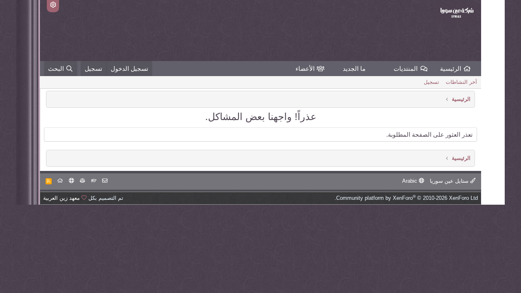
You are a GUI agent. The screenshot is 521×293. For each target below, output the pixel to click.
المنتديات (406, 68)
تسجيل (431, 82)
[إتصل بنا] (105, 181)
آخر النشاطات (461, 82)
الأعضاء (305, 68)
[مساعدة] (71, 181)
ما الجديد (354, 68)
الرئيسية (450, 68)
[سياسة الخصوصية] (82, 181)
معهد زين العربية (61, 198)
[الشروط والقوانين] (94, 181)
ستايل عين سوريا (450, 181)
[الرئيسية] (60, 181)
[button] (387, 68)
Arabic (410, 181)
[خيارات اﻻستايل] (53, 6)
